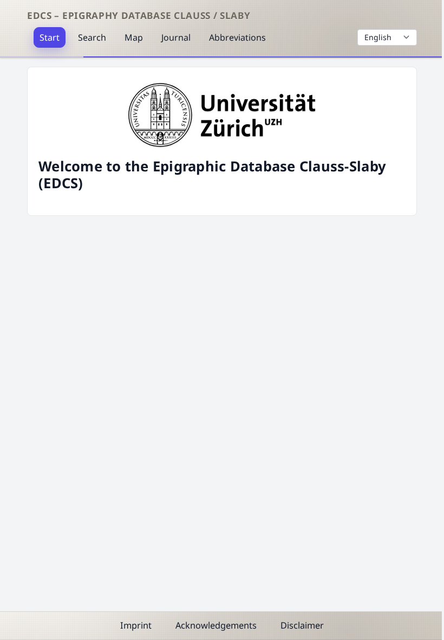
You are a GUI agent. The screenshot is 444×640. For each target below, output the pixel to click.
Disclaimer (302, 625)
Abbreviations (237, 37)
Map (134, 37)
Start (50, 37)
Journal (176, 37)
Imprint (136, 625)
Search (92, 37)
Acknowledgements (216, 625)
